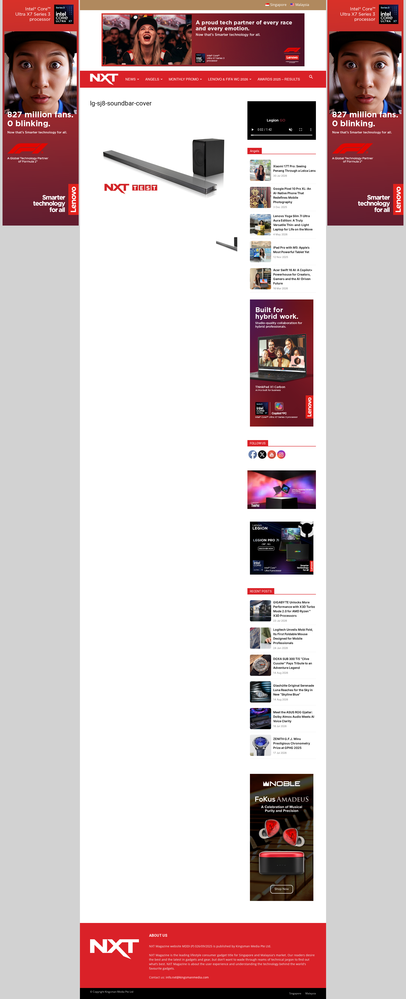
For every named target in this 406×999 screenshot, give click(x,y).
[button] (311, 77)
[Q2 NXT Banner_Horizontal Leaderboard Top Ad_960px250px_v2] (203, 65)
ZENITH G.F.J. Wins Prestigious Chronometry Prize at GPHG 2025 (291, 743)
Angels (152, 79)
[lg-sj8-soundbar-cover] (163, 221)
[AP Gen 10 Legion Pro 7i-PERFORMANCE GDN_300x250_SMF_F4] (281, 573)
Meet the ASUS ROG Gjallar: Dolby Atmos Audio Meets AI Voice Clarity (293, 716)
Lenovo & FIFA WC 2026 (228, 79)
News (130, 79)
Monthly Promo (184, 79)
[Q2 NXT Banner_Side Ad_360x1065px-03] (41, 224)
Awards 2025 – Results (279, 79)
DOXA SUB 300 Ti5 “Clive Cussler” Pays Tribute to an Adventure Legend (292, 663)
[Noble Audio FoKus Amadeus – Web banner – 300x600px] (281, 900)
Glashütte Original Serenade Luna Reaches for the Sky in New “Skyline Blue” (293, 690)
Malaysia (310, 993)
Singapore (295, 993)
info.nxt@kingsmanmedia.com (187, 977)
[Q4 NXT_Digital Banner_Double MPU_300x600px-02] (281, 425)
